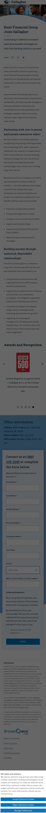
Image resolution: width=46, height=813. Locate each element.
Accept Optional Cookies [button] (23, 799)
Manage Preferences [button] (23, 810)
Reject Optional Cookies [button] (23, 805)
